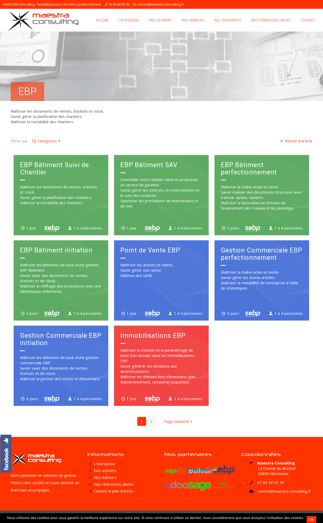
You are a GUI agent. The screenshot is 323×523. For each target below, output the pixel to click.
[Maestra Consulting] (43, 20)
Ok (311, 519)
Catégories (47, 140)
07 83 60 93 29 (119, 4)
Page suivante (176, 421)
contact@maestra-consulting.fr (160, 4)
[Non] (316, 518)
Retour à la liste (298, 140)
